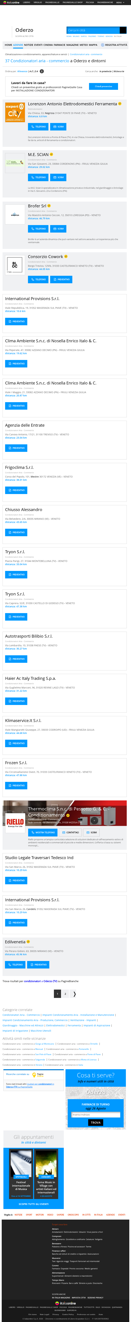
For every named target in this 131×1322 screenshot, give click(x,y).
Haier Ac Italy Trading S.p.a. (30, 678)
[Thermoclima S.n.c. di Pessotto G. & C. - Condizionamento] (15, 823)
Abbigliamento (58, 1239)
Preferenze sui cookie (86, 1314)
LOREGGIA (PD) (81, 215)
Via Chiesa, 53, (36, 113)
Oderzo (24, 29)
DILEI (98, 1307)
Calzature (90, 1239)
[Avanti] (73, 994)
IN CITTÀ (86, 1214)
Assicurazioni (93, 1254)
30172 (42, 476)
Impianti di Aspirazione (97, 1025)
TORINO (101, 36)
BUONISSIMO (60, 1310)
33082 (28, 350)
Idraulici (82, 1232)
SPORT (29, 1214)
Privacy (56, 1314)
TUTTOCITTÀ (89, 1307)
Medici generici (91, 1268)
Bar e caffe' (73, 1283)
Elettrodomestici (35, 109)
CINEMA (48, 44)
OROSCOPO (73, 1214)
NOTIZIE (28, 44)
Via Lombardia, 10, (16, 645)
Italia (80, 1064)
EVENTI (38, 44)
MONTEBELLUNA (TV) (44, 561)
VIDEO (50, 1214)
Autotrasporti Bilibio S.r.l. (29, 636)
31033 (55, 265)
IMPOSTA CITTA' (79, 1297)
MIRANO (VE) (41, 518)
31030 (29, 603)
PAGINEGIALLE (52, 2)
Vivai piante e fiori (95, 1232)
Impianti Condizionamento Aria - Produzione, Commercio (35, 1020)
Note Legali (44, 1314)
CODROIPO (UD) (58, 729)
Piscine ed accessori (76, 1246)
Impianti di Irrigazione (15, 1030)
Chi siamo (32, 1314)
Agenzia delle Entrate (25, 425)
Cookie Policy (68, 1314)
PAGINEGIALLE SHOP (73, 2)
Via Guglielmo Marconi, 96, (20, 687)
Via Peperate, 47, (15, 350)
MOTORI (40, 1214)
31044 (28, 561)
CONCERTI (46, 1177)
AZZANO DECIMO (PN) (45, 350)
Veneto (39, 1064)
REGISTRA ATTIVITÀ (116, 44)
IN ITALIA (118, 36)
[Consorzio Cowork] (15, 265)
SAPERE (60, 1214)
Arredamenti (57, 1232)
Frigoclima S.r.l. (19, 467)
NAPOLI (84, 36)
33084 (55, 163)
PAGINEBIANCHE (105, 2)
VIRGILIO (38, 2)
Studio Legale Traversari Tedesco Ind (39, 857)
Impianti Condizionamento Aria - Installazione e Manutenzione (78, 1014)
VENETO (92, 113)
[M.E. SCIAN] (15, 162)
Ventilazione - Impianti (83, 1020)
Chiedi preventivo (103, 86)
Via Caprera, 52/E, (15, 603)
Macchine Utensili (41, 1030)
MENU (119, 3)
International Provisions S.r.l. (32, 298)
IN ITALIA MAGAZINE (61, 1297)
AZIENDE (18, 44)
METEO (84, 44)
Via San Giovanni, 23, (40, 163)
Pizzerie (64, 1283)
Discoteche (97, 1283)
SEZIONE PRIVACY (95, 1297)
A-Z (31, 71)
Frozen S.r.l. (16, 762)
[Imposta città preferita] (7, 30)
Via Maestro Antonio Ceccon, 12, (46, 215)
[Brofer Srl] (15, 214)
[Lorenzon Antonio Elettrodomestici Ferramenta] (15, 112)
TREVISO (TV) (50, 434)
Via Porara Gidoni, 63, (17, 951)
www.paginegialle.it (40, 1075)
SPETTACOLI (21, 1177)
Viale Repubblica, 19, (17, 307)
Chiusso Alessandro (23, 509)
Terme (88, 1246)
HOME (8, 44)
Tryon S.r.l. (15, 551)
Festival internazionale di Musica (21, 1185)
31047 (58, 113)
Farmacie (56, 1268)
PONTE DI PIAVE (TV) (74, 113)
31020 (39, 687)
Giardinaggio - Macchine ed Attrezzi (23, 1025)
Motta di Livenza (89, 1059)
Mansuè (39, 1049)
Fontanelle (84, 1049)
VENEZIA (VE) (54, 476)
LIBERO (26, 2)
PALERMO (92, 36)
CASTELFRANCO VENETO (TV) (76, 265)
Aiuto (101, 1314)
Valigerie (98, 1239)
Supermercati (58, 1276)
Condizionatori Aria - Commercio (42, 159)
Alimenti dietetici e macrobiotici (78, 1276)
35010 (68, 215)
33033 (44, 729)
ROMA (69, 36)
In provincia (105, 71)
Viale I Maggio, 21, (15, 392)
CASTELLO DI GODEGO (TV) (48, 603)
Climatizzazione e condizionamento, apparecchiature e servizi (36, 54)
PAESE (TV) (40, 645)
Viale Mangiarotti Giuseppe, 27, (23, 729)
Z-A (36, 71)
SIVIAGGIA (106, 1307)
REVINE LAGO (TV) (53, 687)
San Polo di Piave (43, 1054)
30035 (30, 518)
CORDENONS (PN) (70, 163)
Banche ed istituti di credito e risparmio (69, 1254)
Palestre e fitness (59, 1246)
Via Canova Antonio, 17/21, (20, 434)
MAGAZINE (72, 44)
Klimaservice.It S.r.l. (23, 720)
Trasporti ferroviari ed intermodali (85, 1261)
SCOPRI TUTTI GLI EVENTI (34, 1204)
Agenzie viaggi (62, 1261)
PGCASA (90, 2)
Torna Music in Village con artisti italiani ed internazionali (46, 1187)
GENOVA (109, 36)
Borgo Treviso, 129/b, (40, 265)
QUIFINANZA (117, 1307)
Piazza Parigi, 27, (15, 561)
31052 (32, 307)
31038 (30, 645)
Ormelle (94, 1043)
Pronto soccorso (76, 1268)
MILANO (76, 36)
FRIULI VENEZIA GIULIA (95, 163)
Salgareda (40, 1059)
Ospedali (65, 1268)
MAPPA (93, 44)
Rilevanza (22, 71)
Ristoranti (56, 1283)
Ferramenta (74, 1025)
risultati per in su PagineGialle (30, 1085)
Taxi (54, 1261)
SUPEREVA (71, 1310)
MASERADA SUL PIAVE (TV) (52, 307)
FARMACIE (59, 44)
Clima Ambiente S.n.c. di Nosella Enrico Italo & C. (50, 340)
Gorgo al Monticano (44, 1043)
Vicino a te (119, 71)
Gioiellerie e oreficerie (75, 1239)
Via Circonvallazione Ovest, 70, (22, 772)
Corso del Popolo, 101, (18, 476)
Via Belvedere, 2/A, (16, 518)
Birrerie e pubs (85, 1283)
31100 (39, 434)
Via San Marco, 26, (15, 866)
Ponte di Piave (94, 1054)
